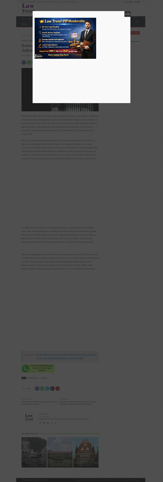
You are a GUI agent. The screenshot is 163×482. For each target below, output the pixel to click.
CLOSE (127, 14)
